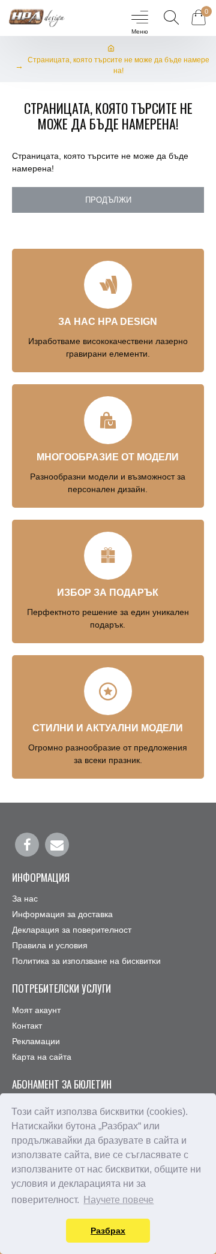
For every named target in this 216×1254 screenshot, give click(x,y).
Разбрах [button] (108, 1230)
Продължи (108, 199)
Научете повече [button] (118, 1200)
